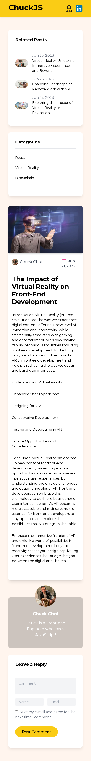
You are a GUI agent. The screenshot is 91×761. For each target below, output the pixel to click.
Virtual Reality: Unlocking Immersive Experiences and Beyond (53, 66)
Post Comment (36, 732)
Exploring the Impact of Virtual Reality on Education (52, 108)
